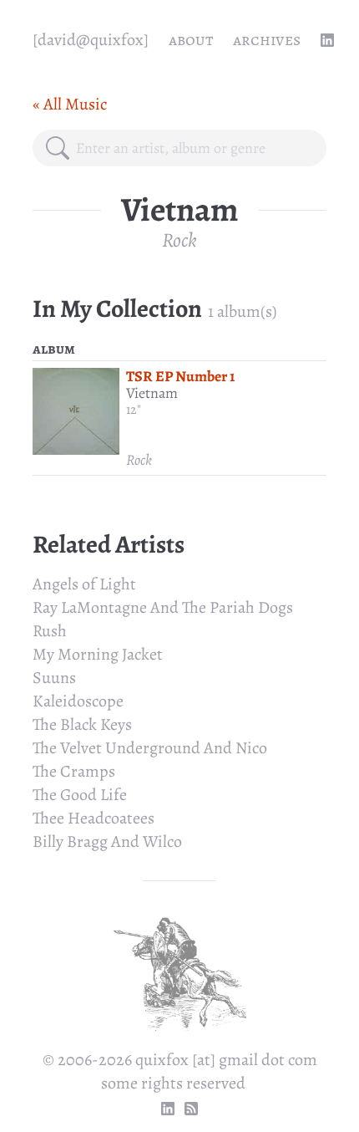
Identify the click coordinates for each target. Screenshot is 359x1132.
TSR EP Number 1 (180, 376)
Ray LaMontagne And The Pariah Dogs (163, 607)
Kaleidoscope (78, 701)
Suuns (54, 677)
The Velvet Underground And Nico (150, 748)
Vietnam (152, 393)
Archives (267, 39)
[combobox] (194, 148)
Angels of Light (84, 584)
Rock (179, 240)
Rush (50, 631)
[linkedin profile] (327, 40)
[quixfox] (91, 39)
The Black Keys (82, 724)
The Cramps (74, 771)
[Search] (57, 148)
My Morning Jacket (98, 654)
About (191, 39)
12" (133, 409)
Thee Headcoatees (93, 818)
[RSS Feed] (191, 1108)
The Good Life (80, 794)
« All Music (70, 104)
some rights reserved (173, 1083)
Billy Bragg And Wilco (107, 841)
